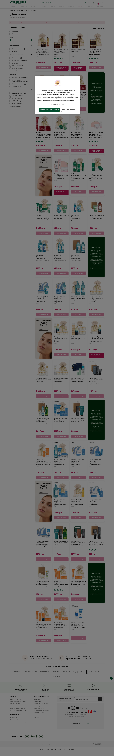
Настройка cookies (57, 104)
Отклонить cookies (69, 109)
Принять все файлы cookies (49, 109)
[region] (57, 95)
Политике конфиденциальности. (65, 100)
